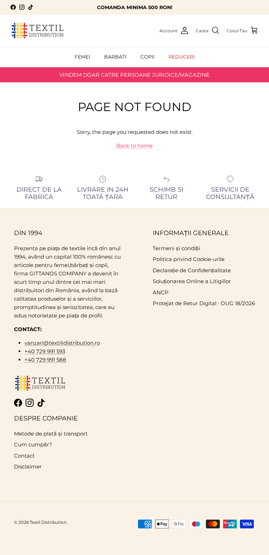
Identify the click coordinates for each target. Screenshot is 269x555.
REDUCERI (181, 57)
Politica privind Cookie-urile (189, 259)
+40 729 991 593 (45, 351)
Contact (24, 455)
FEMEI (82, 57)
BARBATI (115, 57)
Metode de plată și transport (51, 433)
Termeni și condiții (176, 248)
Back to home (134, 145)
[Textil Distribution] (38, 31)
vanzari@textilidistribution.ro (62, 343)
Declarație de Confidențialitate (192, 270)
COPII (147, 57)
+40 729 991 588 (45, 359)
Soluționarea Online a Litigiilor (192, 281)
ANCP (160, 292)
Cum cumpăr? (33, 444)
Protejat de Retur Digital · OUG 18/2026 (204, 303)
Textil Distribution (48, 522)
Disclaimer (28, 466)
